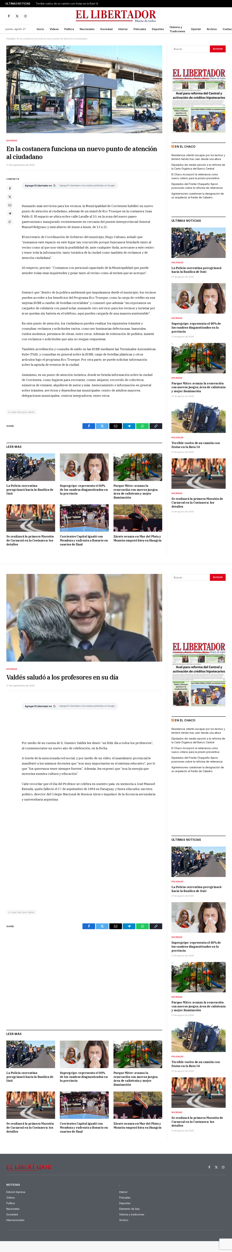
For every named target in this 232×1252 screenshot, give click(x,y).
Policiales (140, 29)
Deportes (158, 29)
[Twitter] (9, 196)
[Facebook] (9, 188)
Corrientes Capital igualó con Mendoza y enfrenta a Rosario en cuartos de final (84, 540)
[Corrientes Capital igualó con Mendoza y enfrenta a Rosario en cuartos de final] (84, 518)
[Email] (9, 205)
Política (69, 29)
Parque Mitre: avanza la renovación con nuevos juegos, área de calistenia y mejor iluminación (135, 491)
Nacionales (87, 29)
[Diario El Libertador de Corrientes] (116, 16)
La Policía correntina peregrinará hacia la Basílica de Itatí (29, 489)
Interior (123, 29)
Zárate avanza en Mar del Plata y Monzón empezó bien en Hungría (137, 538)
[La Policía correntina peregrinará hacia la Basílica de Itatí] (30, 467)
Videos (54, 29)
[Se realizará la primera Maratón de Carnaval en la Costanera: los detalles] (30, 518)
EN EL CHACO (185, 146)
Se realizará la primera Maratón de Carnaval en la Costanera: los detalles (30, 540)
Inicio (40, 29)
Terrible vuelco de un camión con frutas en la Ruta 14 (67, 3)
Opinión (196, 29)
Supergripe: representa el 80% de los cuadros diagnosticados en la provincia (84, 489)
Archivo (212, 29)
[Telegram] (9, 213)
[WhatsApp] (9, 221)
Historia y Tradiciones (177, 29)
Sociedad (106, 29)
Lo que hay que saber (21, 412)
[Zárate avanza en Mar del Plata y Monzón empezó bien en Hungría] (137, 518)
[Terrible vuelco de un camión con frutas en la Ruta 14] (198, 418)
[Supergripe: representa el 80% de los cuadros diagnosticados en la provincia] (84, 467)
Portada (10, 38)
